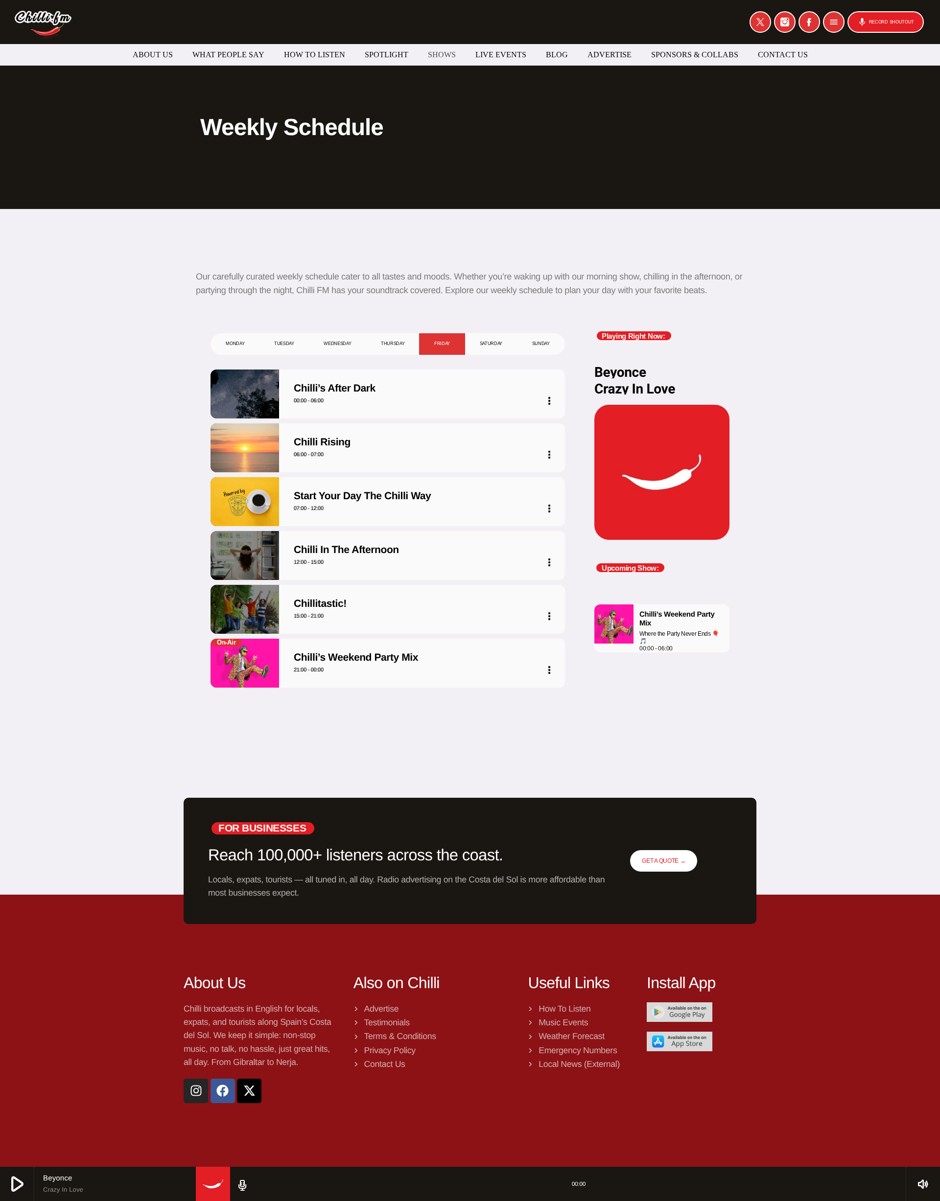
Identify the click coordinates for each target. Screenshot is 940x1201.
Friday (442, 343)
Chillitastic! (320, 603)
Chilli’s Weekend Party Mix (356, 657)
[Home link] (43, 22)
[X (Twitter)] (760, 22)
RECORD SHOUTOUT (885, 22)
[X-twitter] (249, 1091)
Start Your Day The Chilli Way (362, 496)
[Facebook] (809, 22)
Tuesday (284, 343)
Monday (235, 343)
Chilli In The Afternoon (346, 549)
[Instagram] (785, 22)
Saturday (491, 343)
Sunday (541, 343)
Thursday (392, 343)
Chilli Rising (322, 442)
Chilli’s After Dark (335, 388)
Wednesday (337, 343)
